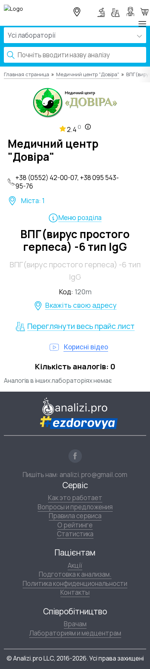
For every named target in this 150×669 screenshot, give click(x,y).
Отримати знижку (144, 11)
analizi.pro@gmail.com (93, 474)
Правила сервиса (75, 515)
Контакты (75, 592)
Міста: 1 (33, 201)
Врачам (75, 623)
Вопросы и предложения (75, 506)
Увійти (131, 11)
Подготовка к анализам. (75, 574)
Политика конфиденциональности (75, 583)
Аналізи (117, 11)
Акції (75, 565)
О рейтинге (75, 525)
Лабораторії (102, 11)
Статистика (75, 533)
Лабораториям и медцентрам (75, 633)
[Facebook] (75, 456)
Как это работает (75, 497)
